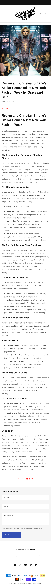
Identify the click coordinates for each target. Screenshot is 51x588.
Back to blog (27, 478)
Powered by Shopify (35, 583)
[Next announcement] (46, 2)
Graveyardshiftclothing (21, 583)
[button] (4, 13)
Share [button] (7, 108)
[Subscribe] (39, 556)
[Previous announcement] (4, 2)
